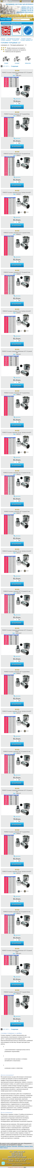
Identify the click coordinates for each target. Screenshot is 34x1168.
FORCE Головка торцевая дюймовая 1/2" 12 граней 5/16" (17, 73)
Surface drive (28, 63)
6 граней (6, 63)
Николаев (14, 1146)
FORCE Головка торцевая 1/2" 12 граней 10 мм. (17, 472)
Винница (8, 1146)
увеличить (17, 98)
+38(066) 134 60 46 (27, 10)
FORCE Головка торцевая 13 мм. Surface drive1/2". (17, 871)
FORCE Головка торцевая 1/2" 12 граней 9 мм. (17, 272)
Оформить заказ (25, 1)
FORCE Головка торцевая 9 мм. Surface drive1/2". (17, 311)
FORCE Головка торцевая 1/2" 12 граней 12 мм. (17, 751)
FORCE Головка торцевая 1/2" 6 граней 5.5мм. (17, 232)
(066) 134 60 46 (17, 1155)
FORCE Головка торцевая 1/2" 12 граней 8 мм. (17, 153)
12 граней (17, 63)
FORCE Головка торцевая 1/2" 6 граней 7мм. (17, 511)
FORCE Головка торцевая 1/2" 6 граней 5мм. (17, 114)
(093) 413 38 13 (17, 1153)
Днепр (31, 1146)
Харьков (26, 1146)
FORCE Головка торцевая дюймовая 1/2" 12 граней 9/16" (17, 951)
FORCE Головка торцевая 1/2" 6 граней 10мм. (17, 992)
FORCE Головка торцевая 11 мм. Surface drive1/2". (17, 551)
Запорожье (21, 1146)
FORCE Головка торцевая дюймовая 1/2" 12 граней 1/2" (17, 791)
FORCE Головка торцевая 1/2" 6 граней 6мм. (17, 393)
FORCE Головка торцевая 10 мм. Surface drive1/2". (17, 432)
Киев (1, 1147)
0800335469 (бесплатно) (25, 12)
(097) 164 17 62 (19, 1151)
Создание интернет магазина (15, 1167)
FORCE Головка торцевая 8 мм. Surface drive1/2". (17, 192)
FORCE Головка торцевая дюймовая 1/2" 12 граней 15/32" (17, 630)
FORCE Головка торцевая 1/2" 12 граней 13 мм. (17, 911)
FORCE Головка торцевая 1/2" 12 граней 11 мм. (17, 591)
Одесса (5, 1147)
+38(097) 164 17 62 (27, 7)
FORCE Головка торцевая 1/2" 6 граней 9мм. (17, 832)
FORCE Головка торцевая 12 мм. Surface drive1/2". (17, 711)
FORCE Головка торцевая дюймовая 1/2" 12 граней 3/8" (17, 352)
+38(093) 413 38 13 (27, 9)
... (9, 66)
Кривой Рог (3, 1146)
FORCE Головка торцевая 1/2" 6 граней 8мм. (17, 671)
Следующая (14, 66)
